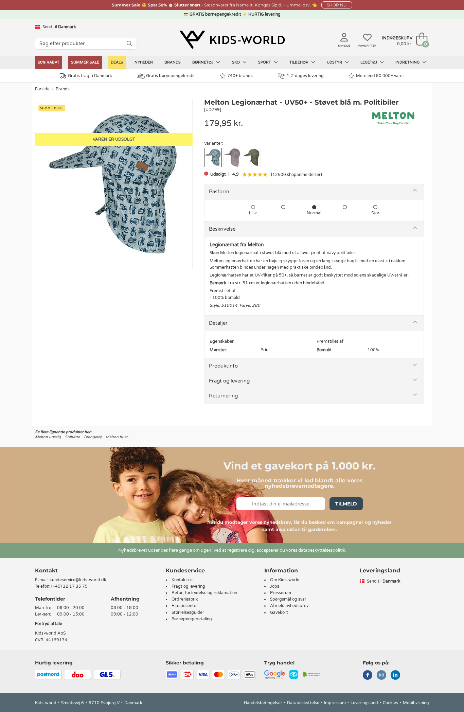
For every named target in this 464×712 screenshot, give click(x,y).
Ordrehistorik (185, 599)
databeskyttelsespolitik (321, 550)
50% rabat (48, 62)
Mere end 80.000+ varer (380, 75)
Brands (172, 62)
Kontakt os (182, 579)
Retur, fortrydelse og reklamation (204, 592)
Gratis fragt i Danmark (90, 75)
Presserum (280, 592)
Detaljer (218, 323)
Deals (117, 62)
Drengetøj (93, 437)
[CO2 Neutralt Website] (312, 674)
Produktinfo (223, 366)
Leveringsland (364, 702)
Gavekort (279, 612)
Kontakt (46, 570)
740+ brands (240, 75)
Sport (265, 62)
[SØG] (129, 43)
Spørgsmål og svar (288, 599)
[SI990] (232, 157)
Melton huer (117, 437)
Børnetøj (203, 62)
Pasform (219, 192)
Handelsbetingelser (263, 702)
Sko (236, 62)
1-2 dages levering (305, 75)
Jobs (274, 586)
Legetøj (369, 62)
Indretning (408, 62)
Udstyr (335, 62)
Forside (42, 89)
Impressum (335, 702)
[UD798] (251, 157)
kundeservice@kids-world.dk (78, 579)
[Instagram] (381, 675)
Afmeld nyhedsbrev (289, 605)
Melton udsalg (48, 437)
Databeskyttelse (303, 702)
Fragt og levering (229, 381)
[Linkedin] (395, 675)
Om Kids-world (285, 579)
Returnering (223, 396)
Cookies (390, 702)
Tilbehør (299, 62)
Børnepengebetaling (192, 619)
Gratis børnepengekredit (170, 75)
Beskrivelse (222, 229)
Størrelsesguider (188, 612)
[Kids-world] (232, 40)
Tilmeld (346, 504)
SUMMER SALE (85, 62)
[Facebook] (367, 675)
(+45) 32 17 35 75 (69, 586)
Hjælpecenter (185, 605)
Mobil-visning (416, 702)
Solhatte (72, 437)
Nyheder (144, 62)
